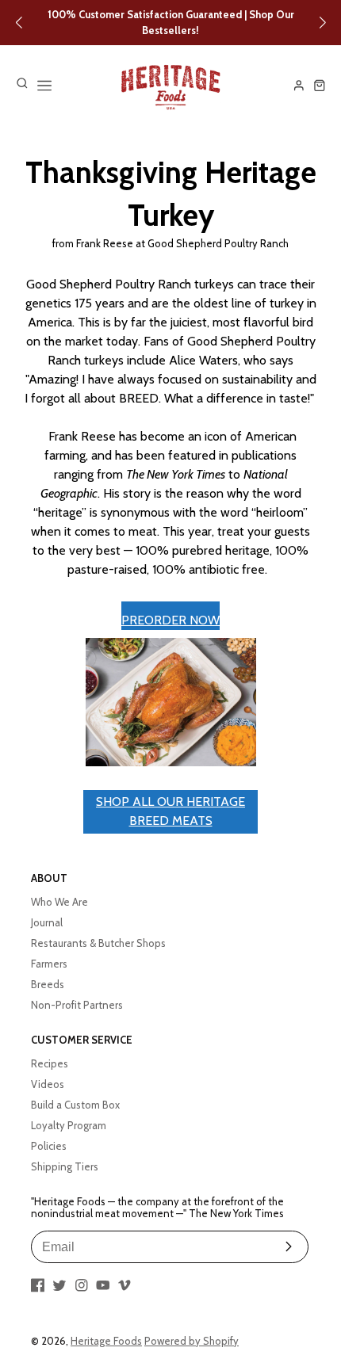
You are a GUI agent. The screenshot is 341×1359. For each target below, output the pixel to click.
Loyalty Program (68, 1125)
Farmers (49, 963)
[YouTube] (103, 1285)
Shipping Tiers (64, 1166)
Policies (49, 1145)
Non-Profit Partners (77, 1004)
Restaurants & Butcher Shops (98, 943)
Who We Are (59, 901)
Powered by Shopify (191, 1340)
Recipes (49, 1063)
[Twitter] (59, 1285)
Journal (47, 922)
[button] (18, 23)
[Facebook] (38, 1285)
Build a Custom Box (75, 1104)
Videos (47, 1084)
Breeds (47, 984)
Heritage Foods (106, 1340)
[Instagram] (82, 1285)
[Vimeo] (124, 1285)
